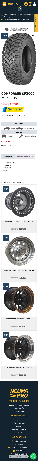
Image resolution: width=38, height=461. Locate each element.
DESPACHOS (19, 411)
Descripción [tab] (7, 157)
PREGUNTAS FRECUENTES (19, 405)
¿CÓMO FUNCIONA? (19, 423)
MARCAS (19, 426)
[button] (4, 4)
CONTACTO (19, 432)
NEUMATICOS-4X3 (19, 429)
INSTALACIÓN (19, 408)
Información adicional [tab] (25, 157)
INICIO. (19, 420)
